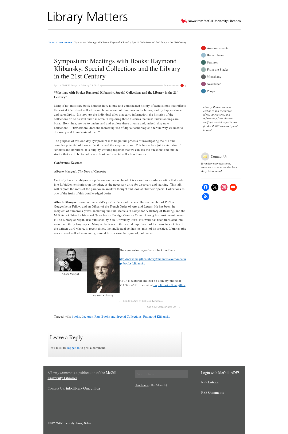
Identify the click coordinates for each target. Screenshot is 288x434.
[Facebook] (205, 187)
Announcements (171, 85)
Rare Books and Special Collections (117, 316)
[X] (214, 187)
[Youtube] (233, 187)
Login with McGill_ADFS (220, 372)
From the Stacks (217, 69)
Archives (142, 385)
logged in (73, 347)
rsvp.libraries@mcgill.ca (169, 285)
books (76, 316)
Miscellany (214, 76)
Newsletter (214, 83)
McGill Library (69, 85)
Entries (213, 382)
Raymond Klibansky (156, 316)
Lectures (87, 316)
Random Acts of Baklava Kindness (143, 301)
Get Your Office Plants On (161, 307)
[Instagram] (224, 187)
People (211, 90)
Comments (216, 392)
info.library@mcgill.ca (83, 388)
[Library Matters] (88, 16)
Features (212, 62)
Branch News (216, 55)
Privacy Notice (83, 423)
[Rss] (205, 196)
